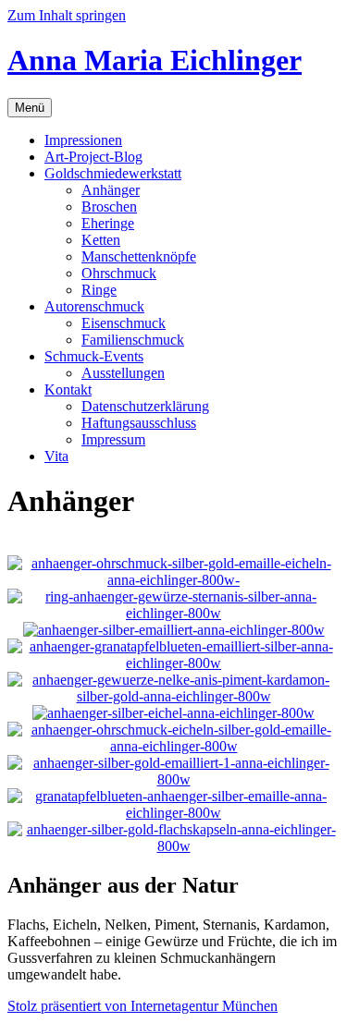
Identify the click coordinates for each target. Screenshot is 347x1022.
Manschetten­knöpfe (138, 256)
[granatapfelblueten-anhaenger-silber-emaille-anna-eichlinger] (173, 813)
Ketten (100, 240)
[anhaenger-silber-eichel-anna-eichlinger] (173, 713)
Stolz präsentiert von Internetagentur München (142, 1006)
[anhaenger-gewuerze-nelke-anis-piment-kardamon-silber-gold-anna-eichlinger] (173, 696)
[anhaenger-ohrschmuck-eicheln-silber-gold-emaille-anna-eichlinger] (173, 746)
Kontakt (68, 389)
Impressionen (83, 140)
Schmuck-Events (93, 356)
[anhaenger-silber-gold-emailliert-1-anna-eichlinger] (173, 779)
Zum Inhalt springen (66, 15)
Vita (56, 456)
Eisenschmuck (123, 323)
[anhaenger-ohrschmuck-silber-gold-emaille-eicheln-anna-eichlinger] (173, 580)
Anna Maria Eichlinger (154, 60)
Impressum (113, 439)
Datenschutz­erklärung (145, 406)
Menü (29, 108)
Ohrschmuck (118, 273)
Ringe (99, 290)
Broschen (109, 206)
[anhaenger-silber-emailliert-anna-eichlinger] (174, 630)
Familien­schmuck (132, 339)
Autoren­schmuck (94, 306)
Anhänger (110, 190)
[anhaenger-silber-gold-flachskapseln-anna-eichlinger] (173, 846)
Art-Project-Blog (93, 156)
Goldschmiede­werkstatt (112, 173)
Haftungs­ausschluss (138, 423)
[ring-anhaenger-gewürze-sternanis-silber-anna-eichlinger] (173, 613)
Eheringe (107, 223)
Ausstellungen (123, 373)
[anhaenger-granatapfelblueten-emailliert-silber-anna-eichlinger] (173, 663)
